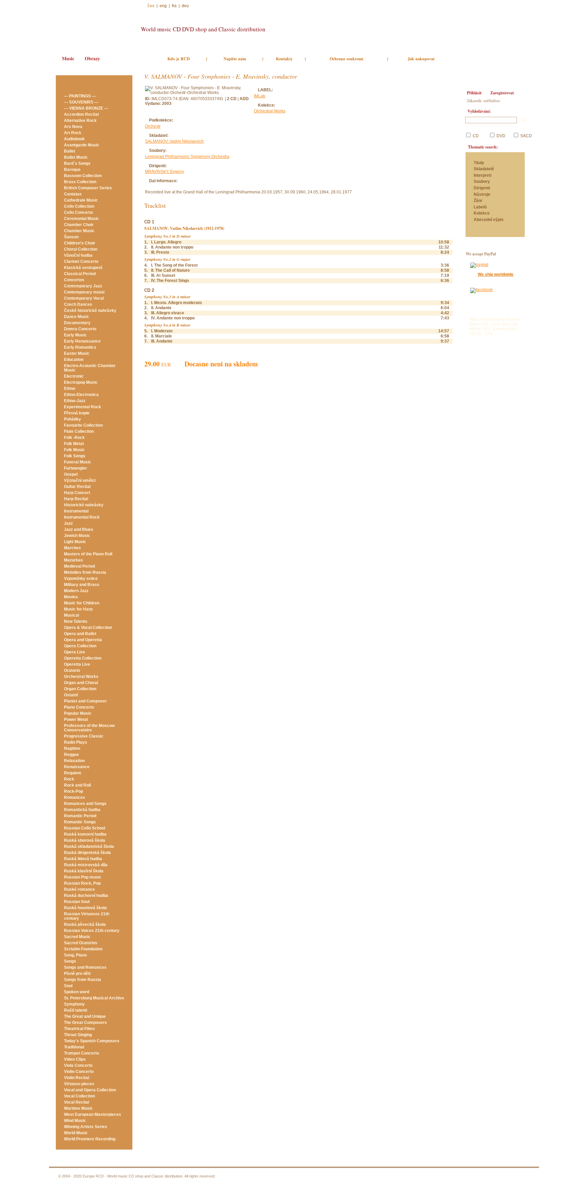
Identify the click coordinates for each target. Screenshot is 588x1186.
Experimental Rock (82, 407)
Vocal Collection (79, 1096)
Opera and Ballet (80, 633)
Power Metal (76, 719)
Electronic (74, 376)
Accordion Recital (81, 114)
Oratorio (72, 670)
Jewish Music (77, 535)
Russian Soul (76, 901)
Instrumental (76, 511)
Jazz (68, 523)
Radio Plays (75, 742)
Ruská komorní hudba (85, 834)
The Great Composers (85, 1022)
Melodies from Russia (85, 572)
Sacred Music (77, 936)
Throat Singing (78, 1034)
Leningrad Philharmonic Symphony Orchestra (187, 156)
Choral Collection (80, 249)
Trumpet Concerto (81, 1053)
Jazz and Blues (78, 529)
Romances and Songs (85, 803)
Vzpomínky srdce (81, 578)
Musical (71, 615)
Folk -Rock (74, 437)
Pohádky (72, 419)
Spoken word (76, 992)
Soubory (482, 181)
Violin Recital (76, 1077)
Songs (70, 961)
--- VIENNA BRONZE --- (86, 108)
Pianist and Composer (85, 701)
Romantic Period (80, 815)
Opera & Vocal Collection (88, 627)
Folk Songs (74, 456)
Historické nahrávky (83, 505)
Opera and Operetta (83, 639)
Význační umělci (80, 480)
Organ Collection (80, 688)
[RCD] (95, 26)
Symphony (74, 1004)
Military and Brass (81, 584)
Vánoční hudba (78, 255)
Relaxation (74, 760)
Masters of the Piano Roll (88, 554)
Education (73, 359)
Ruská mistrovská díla (86, 865)
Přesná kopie (76, 413)
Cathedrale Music (81, 200)
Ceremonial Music (81, 218)
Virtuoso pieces (79, 1083)
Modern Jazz (76, 590)
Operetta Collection (82, 658)
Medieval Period (79, 566)
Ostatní (71, 695)
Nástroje (482, 194)
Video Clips (75, 1059)
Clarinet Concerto (81, 261)
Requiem (72, 773)
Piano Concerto (79, 707)
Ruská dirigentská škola (87, 852)
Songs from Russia (82, 979)
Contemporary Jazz (83, 286)
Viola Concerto (78, 1065)
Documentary (77, 322)
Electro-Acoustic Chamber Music (90, 368)
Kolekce (482, 213)
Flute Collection (79, 431)
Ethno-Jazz (74, 400)
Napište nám (235, 59)
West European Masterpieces (92, 1114)
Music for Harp (78, 609)
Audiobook (74, 139)
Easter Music (76, 353)
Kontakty (284, 59)
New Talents (75, 621)
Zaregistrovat (502, 93)
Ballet (69, 151)
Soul (68, 985)
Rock (69, 779)
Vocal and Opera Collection (90, 1090)
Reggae (71, 754)
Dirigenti (482, 188)
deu (185, 5)
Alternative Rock (80, 120)
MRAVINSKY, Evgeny (164, 171)
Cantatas (73, 194)
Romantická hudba (82, 809)
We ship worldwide (495, 274)
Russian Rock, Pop (82, 883)
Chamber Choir (79, 224)
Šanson (71, 237)
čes (150, 5)
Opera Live (74, 652)
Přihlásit (474, 93)
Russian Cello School (84, 828)
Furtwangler (75, 468)
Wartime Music (78, 1108)
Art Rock (72, 132)
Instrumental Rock (82, 517)
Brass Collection (80, 181)
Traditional (74, 1047)
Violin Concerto (79, 1071)
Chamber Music (79, 230)
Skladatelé (484, 169)
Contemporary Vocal (84, 298)
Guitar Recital (77, 486)
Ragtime (72, 748)
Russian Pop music (82, 877)
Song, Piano (75, 955)
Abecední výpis (489, 220)
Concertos (74, 280)
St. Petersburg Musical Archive (94, 998)
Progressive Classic (83, 736)
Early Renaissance (82, 341)
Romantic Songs (80, 822)
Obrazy (92, 58)
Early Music (75, 335)
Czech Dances (78, 304)
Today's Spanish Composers (91, 1041)
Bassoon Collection (83, 175)
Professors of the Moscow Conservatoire (89, 727)
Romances (74, 797)
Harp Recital (76, 498)
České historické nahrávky (90, 310)
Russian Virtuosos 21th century (86, 916)
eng (163, 5)
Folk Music (74, 449)
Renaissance (76, 766)
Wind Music (75, 1120)
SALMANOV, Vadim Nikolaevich (174, 141)
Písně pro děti (77, 973)
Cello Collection (79, 206)
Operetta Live (77, 664)
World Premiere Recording (89, 1139)
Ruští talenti (75, 1010)
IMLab (259, 96)
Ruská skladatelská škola (89, 846)
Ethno (69, 388)
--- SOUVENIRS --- (81, 102)
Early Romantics (80, 347)
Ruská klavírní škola (83, 871)
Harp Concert (77, 492)
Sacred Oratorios (80, 942)
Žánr (478, 201)
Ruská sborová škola (84, 840)
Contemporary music (84, 292)
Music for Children (81, 603)
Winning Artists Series (85, 1126)
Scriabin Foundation (83, 949)
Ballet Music (76, 157)
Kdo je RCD (178, 59)
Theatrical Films (79, 1028)
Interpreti (483, 175)
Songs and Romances (85, 967)
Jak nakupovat (421, 59)
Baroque (72, 169)
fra (174, 5)
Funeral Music (77, 462)
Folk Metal (74, 443)
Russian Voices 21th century (91, 930)
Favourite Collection (83, 425)
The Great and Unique (85, 1016)
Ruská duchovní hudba (86, 895)
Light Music (75, 541)
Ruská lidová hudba (83, 858)
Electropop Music (81, 382)
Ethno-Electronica (81, 394)
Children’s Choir (79, 243)
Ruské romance (79, 889)
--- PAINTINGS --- (80, 96)
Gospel (71, 474)
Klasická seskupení (83, 267)
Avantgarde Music (81, 145)
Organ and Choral (81, 682)
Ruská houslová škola (85, 907)
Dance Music (76, 316)
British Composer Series (88, 188)
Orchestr (153, 126)
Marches (72, 547)
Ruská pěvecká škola (85, 924)
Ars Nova (73, 126)
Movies (71, 597)
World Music (76, 1132)
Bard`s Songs (77, 163)
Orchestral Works (81, 676)
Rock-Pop (73, 791)
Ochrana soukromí (346, 59)
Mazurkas (73, 560)
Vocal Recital (76, 1102)
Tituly (479, 163)
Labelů (480, 207)
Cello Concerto (78, 212)
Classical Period (80, 273)
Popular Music (78, 713)
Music (68, 58)
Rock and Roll (77, 785)
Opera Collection (80, 646)
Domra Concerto (80, 329)
